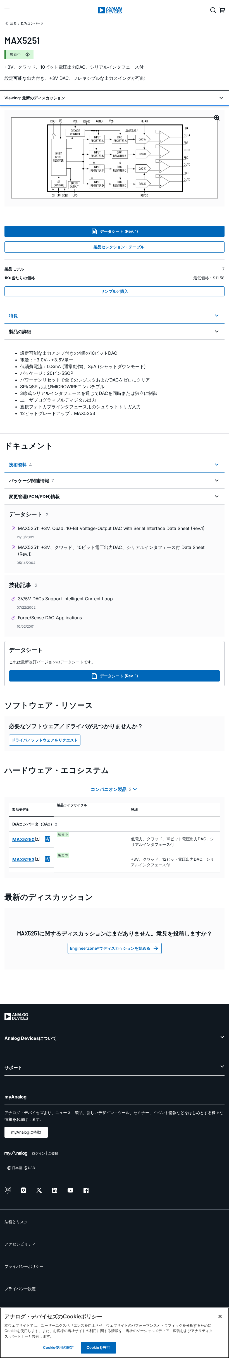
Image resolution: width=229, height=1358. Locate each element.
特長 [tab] (13, 315)
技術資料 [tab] (20, 464)
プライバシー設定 (20, 1288)
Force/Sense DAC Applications (50, 617)
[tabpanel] (114, 383)
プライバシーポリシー (24, 1266)
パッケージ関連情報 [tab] (31, 480)
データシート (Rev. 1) (119, 231)
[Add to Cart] (47, 839)
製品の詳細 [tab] (20, 331)
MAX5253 (23, 859)
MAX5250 (23, 839)
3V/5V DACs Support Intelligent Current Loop (65, 598)
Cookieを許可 (98, 1347)
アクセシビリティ (20, 1244)
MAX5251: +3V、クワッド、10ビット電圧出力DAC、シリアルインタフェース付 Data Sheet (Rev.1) (111, 550)
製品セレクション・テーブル (119, 246)
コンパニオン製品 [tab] (111, 789)
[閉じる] (220, 1316)
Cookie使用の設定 (58, 1347)
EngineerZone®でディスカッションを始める (110, 948)
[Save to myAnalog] (37, 839)
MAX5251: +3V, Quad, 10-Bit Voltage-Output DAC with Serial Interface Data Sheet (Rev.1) (111, 528)
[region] (114, 1332)
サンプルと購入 (114, 291)
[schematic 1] (114, 158)
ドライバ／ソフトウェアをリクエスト (44, 740)
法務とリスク (16, 1221)
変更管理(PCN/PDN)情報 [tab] (34, 496)
